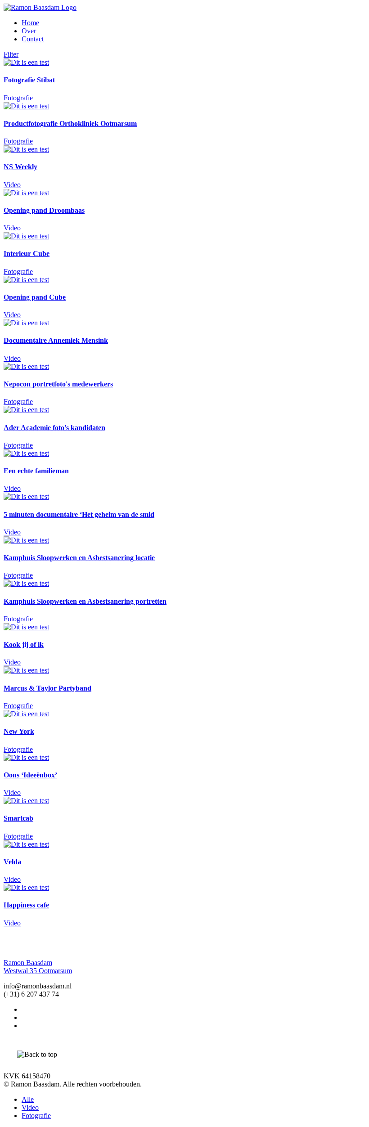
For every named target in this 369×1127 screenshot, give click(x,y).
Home (30, 23)
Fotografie (36, 1115)
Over (29, 31)
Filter (11, 54)
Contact (33, 39)
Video (30, 1107)
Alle (28, 1099)
